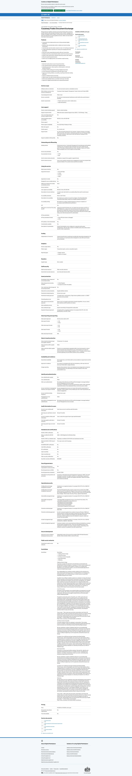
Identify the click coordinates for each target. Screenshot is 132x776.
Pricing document (81, 35)
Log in (58, 17)
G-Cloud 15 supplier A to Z (45, 757)
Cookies (51, 768)
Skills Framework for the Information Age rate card (83, 39)
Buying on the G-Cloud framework (73, 751)
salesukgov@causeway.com (80, 63)
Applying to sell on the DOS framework (73, 749)
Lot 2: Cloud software (53, 22)
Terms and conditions (82, 45)
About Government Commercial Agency (48, 751)
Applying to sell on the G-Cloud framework (74, 747)
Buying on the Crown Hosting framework (74, 755)
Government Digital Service (50, 770)
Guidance (54, 17)
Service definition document (83, 42)
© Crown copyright (87, 772)
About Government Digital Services (47, 753)
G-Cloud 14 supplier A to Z (45, 755)
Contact (42, 747)
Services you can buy (45, 749)
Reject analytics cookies (59, 10)
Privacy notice (56, 768)
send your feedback (62, 20)
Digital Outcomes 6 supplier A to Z (47, 759)
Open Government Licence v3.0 (61, 772)
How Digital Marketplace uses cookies (74, 10)
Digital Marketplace (45, 17)
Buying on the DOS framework (72, 753)
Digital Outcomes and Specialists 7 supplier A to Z (50, 761)
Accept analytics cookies (47, 10)
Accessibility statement (64, 768)
